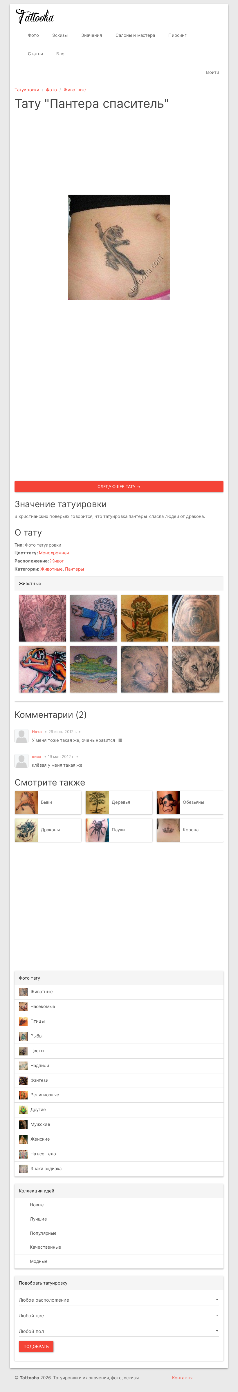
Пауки (118, 829)
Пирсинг (177, 35)
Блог (61, 53)
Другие (38, 1109)
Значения (91, 35)
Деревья (121, 802)
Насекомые (42, 1006)
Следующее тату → (119, 486)
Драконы (50, 829)
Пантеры (74, 569)
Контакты (182, 1377)
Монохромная (54, 553)
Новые (36, 1205)
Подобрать (36, 1346)
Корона (191, 829)
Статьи (35, 53)
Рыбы (36, 1036)
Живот (57, 561)
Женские (40, 1139)
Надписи (39, 1065)
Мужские (40, 1124)
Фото (33, 35)
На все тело (43, 1154)
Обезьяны (193, 802)
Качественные (45, 1247)
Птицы (37, 1021)
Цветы (37, 1051)
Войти (212, 72)
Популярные (43, 1233)
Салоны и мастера (134, 35)
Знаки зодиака (46, 1169)
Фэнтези (39, 1080)
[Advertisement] (119, 154)
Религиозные (44, 1095)
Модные (38, 1261)
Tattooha (35, 16)
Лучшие (38, 1219)
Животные (75, 89)
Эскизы (59, 35)
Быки (46, 802)
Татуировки (27, 89)
